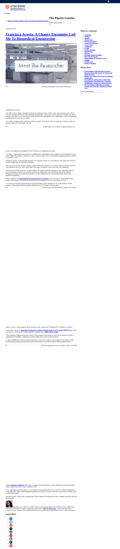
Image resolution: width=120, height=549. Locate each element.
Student (86, 60)
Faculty (86, 48)
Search (51, 22)
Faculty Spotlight (89, 50)
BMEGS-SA (67, 330)
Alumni (86, 38)
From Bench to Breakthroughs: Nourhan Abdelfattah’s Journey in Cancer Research (97, 82)
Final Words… (89, 51)
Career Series (88, 45)
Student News (88, 62)
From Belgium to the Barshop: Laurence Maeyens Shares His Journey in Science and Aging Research (98, 72)
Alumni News (88, 40)
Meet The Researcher (49, 508)
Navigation (7, 13)
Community (88, 46)
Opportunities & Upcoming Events (95, 58)
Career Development (91, 43)
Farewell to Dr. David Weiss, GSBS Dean (97, 79)
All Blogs (87, 36)
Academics (87, 35)
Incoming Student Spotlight (93, 55)
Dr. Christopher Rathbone (15, 485)
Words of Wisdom (90, 63)
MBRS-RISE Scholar (51, 332)
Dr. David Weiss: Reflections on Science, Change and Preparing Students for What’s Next (98, 86)
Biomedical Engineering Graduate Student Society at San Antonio (42, 330)
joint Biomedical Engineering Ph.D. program (34, 178)
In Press (87, 53)
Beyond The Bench (90, 41)
